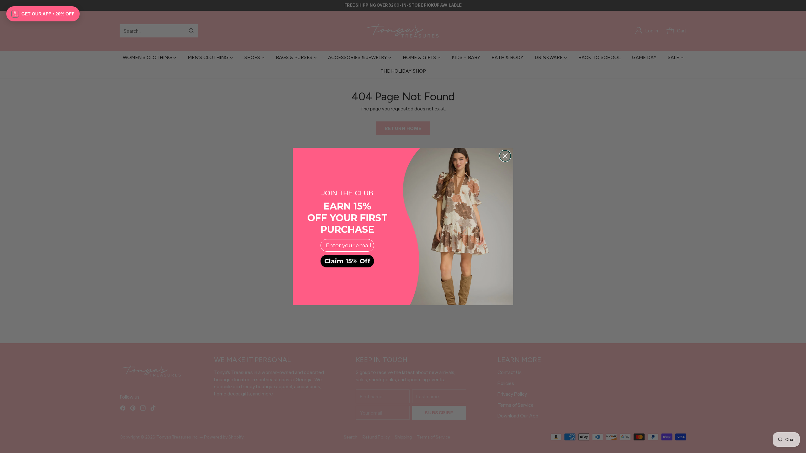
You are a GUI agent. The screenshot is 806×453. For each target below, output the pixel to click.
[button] (43, 13)
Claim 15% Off (347, 261)
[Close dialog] (505, 155)
